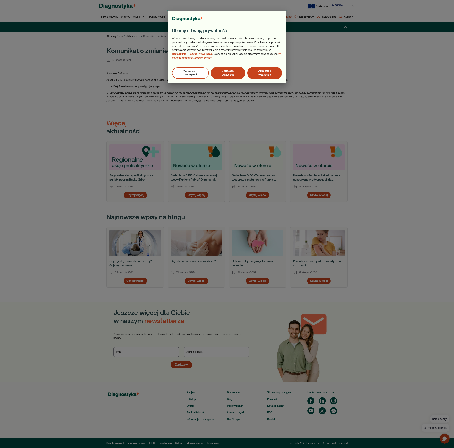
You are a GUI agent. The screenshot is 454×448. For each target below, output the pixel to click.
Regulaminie (179, 54)
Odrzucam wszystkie (228, 73)
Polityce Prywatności (200, 54)
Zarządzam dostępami (190, 73)
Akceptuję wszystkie (264, 73)
